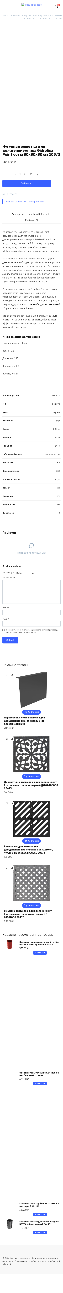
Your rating (8, 572)
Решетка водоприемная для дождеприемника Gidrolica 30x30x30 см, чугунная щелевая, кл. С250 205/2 (28, 849)
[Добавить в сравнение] (37, 174)
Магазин (17, 16)
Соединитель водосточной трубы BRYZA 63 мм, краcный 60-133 (39, 943)
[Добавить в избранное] (31, 174)
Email (5, 619)
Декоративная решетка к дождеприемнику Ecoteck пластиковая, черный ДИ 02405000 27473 (31, 785)
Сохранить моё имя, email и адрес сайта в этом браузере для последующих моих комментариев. (32, 631)
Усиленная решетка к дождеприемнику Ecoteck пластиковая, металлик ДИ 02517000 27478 (28, 914)
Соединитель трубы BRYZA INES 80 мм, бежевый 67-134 (39, 1074)
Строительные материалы (30, 17)
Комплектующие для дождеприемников (26, 201)
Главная (6, 16)
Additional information (39, 214)
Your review (8, 577)
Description (18, 214)
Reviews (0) (31, 220)
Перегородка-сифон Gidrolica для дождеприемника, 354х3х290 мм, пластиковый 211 (24, 720)
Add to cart (27, 183)
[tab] (17, 214)
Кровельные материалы (45, 17)
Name (5, 607)
